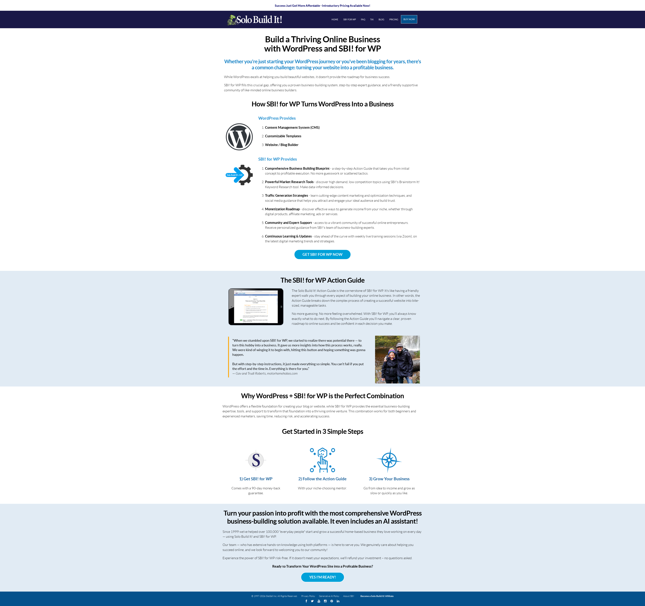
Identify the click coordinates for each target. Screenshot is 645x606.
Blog (381, 19)
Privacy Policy (308, 596)
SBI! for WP (349, 19)
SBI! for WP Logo (258, 19)
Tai (372, 19)
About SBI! (348, 596)
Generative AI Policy (329, 596)
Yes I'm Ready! (322, 577)
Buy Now (409, 19)
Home (335, 19)
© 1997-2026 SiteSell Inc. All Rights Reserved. (274, 596)
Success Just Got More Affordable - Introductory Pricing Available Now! (322, 5)
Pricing (393, 19)
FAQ (363, 19)
